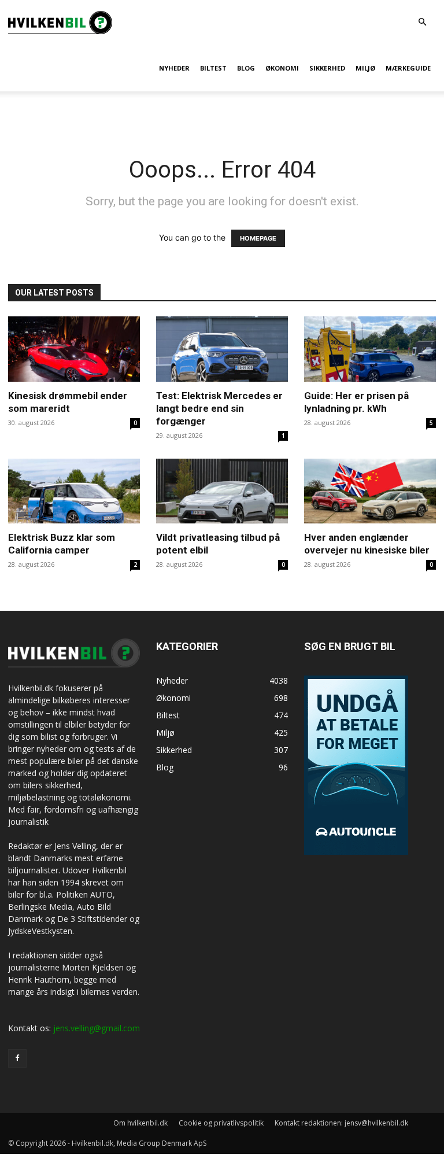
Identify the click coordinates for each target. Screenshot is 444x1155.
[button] (422, 22)
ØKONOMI (282, 68)
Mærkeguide (408, 68)
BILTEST (213, 68)
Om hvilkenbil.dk (140, 1123)
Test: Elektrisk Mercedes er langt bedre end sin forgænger (219, 408)
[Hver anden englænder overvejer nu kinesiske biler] (370, 491)
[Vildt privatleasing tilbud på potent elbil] (222, 491)
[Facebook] (17, 1058)
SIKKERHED (327, 68)
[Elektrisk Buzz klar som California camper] (74, 491)
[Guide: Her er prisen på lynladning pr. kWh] (370, 349)
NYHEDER (174, 68)
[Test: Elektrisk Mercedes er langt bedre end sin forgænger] (222, 349)
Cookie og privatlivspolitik (221, 1123)
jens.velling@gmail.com (96, 1028)
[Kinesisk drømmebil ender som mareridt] (74, 349)
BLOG (246, 68)
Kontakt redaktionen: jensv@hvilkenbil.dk (341, 1123)
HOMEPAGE (258, 238)
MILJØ (365, 68)
